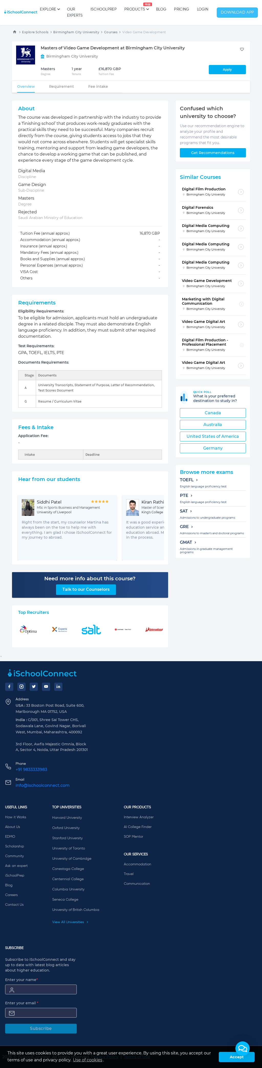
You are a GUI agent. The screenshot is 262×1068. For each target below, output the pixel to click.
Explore (48, 9)
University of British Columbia (75, 910)
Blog (161, 9)
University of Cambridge (71, 858)
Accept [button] (237, 1057)
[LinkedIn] (58, 687)
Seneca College (65, 899)
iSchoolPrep (104, 9)
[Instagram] (21, 687)
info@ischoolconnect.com (43, 785)
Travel (129, 874)
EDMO (10, 836)
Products (134, 7)
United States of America (213, 436)
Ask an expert (16, 866)
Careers (11, 895)
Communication (137, 884)
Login (203, 9)
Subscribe (41, 1028)
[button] (242, 1048)
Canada (213, 412)
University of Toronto (68, 848)
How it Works (15, 817)
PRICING (181, 9)
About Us (12, 827)
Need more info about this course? (90, 578)
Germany (213, 448)
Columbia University (68, 889)
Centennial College (68, 879)
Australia (212, 424)
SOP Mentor (133, 836)
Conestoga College (68, 869)
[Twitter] (34, 687)
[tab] (26, 86)
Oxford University (66, 828)
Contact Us (14, 905)
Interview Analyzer (139, 817)
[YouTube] (46, 687)
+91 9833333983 (31, 769)
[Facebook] (9, 687)
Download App (237, 12)
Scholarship (14, 846)
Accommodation (137, 864)
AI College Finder (137, 827)
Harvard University (67, 818)
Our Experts (75, 12)
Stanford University (67, 838)
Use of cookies (87, 1060)
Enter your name (21, 979)
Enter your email (21, 1003)
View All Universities (68, 922)
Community (14, 856)
